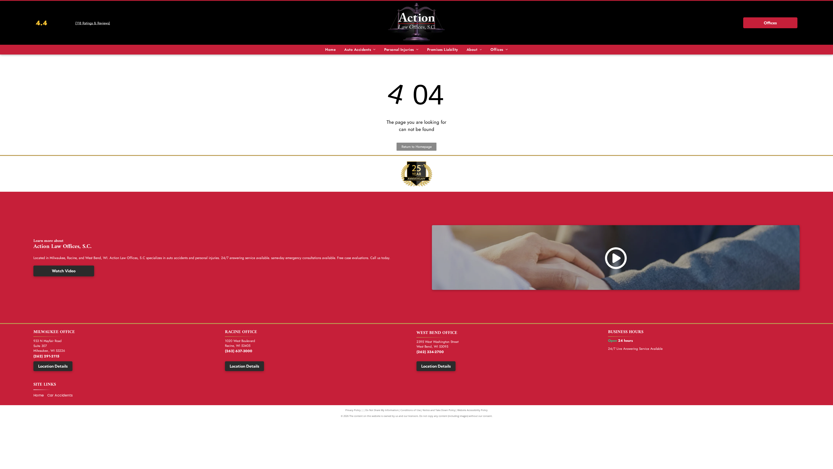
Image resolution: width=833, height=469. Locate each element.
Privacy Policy (353, 410)
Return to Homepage (417, 146)
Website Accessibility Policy (472, 410)
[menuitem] (330, 50)
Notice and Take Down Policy (439, 410)
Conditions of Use (410, 410)
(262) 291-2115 (46, 356)
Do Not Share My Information (381, 410)
